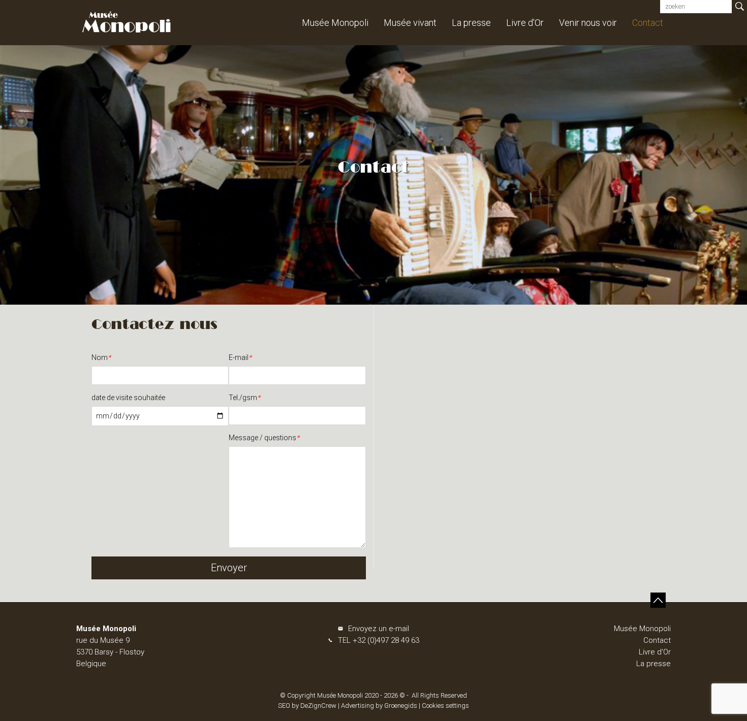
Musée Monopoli (335, 22)
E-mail (240, 357)
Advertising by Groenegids (379, 705)
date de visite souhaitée (128, 398)
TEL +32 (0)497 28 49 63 (378, 640)
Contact (647, 22)
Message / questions (264, 438)
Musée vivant (410, 22)
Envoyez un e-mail (378, 628)
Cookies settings (445, 705)
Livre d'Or (525, 22)
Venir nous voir (588, 22)
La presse (471, 22)
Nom (101, 357)
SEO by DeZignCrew (307, 705)
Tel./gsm (244, 398)
